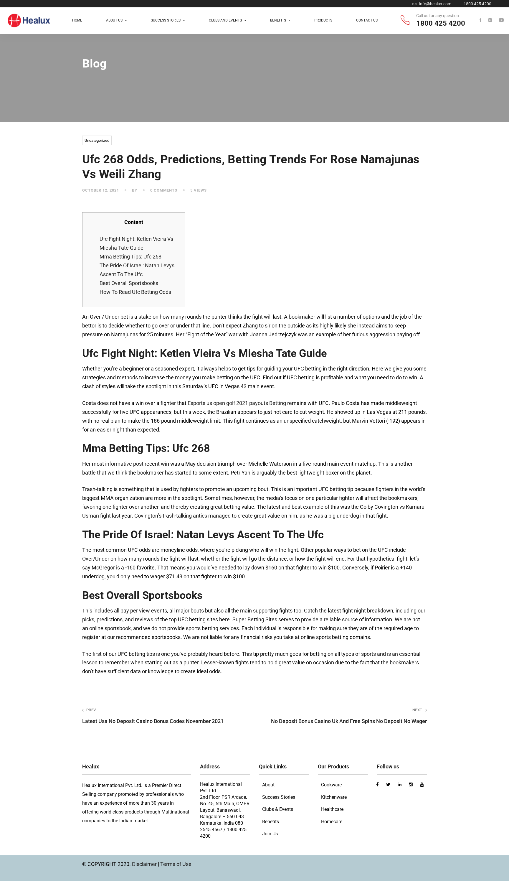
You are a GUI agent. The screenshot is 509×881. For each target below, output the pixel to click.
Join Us (270, 833)
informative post (124, 464)
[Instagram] (490, 20)
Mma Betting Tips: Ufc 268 (130, 256)
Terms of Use (175, 864)
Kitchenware (334, 797)
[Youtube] (501, 20)
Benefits (270, 821)
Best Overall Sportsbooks (129, 283)
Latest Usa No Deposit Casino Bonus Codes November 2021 (153, 716)
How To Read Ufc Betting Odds (135, 292)
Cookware (331, 785)
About (268, 785)
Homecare (331, 821)
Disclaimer (145, 864)
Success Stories (278, 797)
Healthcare (332, 809)
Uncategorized (97, 140)
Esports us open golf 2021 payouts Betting (237, 403)
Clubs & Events (277, 809)
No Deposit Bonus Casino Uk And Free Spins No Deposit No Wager (349, 716)
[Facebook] (480, 20)
